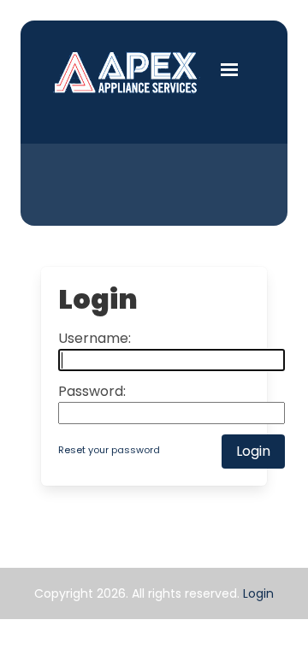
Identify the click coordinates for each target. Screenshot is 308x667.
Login (258, 593)
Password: (92, 391)
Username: (94, 338)
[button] (229, 68)
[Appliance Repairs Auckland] (126, 72)
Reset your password (109, 450)
